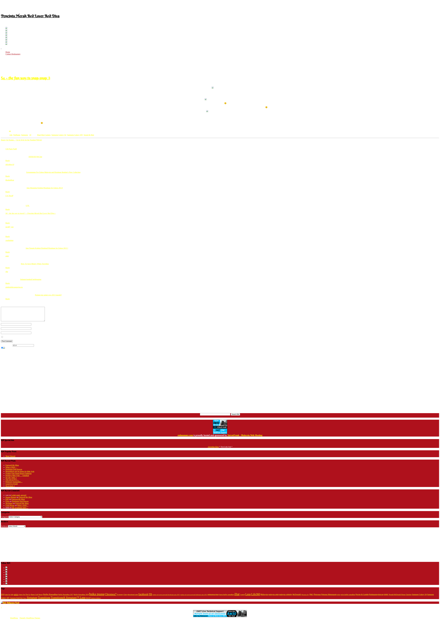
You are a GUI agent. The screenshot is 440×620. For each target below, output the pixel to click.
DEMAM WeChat (35, 157)
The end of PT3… (12, 480)
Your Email (35, 328)
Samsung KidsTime (16, 598)
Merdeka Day (305, 594)
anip (7, 256)
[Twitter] (6, 28)
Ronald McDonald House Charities (400, 594)
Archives (4, 526)
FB (150, 594)
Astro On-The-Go (24, 594)
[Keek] (6, 40)
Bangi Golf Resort (37, 594)
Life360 (255, 594)
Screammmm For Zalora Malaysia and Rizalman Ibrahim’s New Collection (53, 172)
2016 (3, 594)
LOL (27, 206)
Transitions (44, 597)
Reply (8, 161)
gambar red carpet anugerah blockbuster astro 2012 (166, 594)
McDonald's (297, 594)
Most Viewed (10, 456)
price (338, 594)
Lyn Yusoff (9, 196)
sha (7, 272)
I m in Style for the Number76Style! (29, 140)
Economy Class (122, 594)
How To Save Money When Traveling (35, 264)
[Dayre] (6, 44)
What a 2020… (11, 467)
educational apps (132, 594)
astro (16, 594)
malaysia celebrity (285, 594)
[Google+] (6, 33)
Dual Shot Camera (44, 135)
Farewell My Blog (12, 465)
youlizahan (9, 240)
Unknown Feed (13, 603)
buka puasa (96, 594)
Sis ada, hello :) (11, 478)
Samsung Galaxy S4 (58, 135)
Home (8, 52)
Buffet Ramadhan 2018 (81, 594)
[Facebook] (6, 30)
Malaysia (264, 594)
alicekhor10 (10, 164)
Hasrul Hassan (11, 497)
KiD (7, 499)
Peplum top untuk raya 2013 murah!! (48, 295)
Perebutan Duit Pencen (14, 469)
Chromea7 (110, 594)
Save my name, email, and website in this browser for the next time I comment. (32, 337)
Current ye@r (6, 345)
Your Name (35, 324)
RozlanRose (10, 180)
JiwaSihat (9, 503)
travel (88, 598)
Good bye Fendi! (12, 484)
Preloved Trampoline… (14, 482)
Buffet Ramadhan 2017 (65, 594)
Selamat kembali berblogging (30, 279)
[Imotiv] (6, 42)
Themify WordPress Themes (29, 618)
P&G (311, 594)
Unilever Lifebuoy (96, 598)
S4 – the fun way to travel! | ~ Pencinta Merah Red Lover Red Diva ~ (31, 213)
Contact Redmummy (13, 54)
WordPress (14, 618)
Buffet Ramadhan (50, 594)
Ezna (7, 501)
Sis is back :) (10, 486)
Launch (242, 594)
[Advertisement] (220, 6)
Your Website (36, 333)
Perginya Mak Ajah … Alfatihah (17, 476)
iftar (237, 594)
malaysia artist (273, 594)
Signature (32, 597)
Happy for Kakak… (8, 140)
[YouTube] (6, 35)
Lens (248, 594)
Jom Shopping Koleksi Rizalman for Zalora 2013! (45, 188)
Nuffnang (16, 135)
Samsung (24, 135)
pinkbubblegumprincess (14, 287)
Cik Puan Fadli (11, 149)
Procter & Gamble (362, 594)
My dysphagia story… (20, 508)
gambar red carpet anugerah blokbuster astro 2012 (193, 594)
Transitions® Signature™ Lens (68, 597)
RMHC (386, 594)
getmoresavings (213, 594)
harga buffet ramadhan (226, 594)
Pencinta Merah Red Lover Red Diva (30, 16)
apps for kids (9, 594)
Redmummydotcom (376, 594)
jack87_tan (10, 227)
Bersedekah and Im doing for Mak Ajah (20, 471)
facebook (143, 594)
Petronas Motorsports (329, 594)
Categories (5, 517)
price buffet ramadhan (348, 594)
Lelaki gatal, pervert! (18, 495)
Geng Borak (10, 505)
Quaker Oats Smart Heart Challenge (19, 473)
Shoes (24, 598)
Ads (10, 135)
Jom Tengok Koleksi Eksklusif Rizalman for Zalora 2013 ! (47, 248)
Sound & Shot (89, 135)
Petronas (317, 594)
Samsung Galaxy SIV (75, 135)
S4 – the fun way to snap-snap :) (25, 78)
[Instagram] (6, 37)
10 (10, 131)
